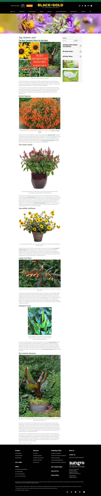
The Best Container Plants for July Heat (33, 40)
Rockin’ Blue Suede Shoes (40, 202)
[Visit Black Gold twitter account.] (85, 5)
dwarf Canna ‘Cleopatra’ (48, 349)
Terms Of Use (55, 471)
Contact (83, 11)
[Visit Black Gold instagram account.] (79, 5)
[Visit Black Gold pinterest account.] (88, 5)
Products (21, 11)
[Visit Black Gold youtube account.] (91, 5)
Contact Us (72, 455)
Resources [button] (73, 11)
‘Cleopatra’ (52, 342)
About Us (12, 11)
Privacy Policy (55, 475)
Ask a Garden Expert (61, 11)
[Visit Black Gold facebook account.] (82, 5)
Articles (49, 11)
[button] (90, 11)
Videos (41, 11)
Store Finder (32, 11)
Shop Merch (29, 5)
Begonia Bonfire (51, 134)
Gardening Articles (56, 450)
